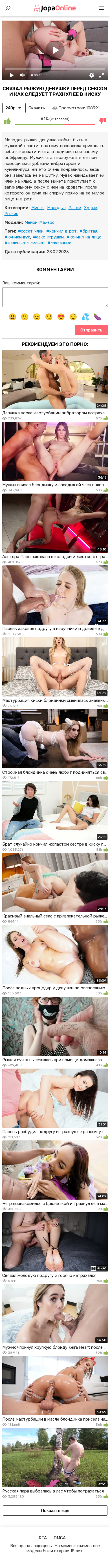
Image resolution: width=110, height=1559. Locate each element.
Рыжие (11, 213)
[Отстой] (103, 121)
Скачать (36, 107)
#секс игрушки (48, 237)
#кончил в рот (61, 231)
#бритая (88, 231)
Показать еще (55, 1510)
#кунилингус (17, 237)
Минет (37, 207)
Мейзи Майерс (39, 222)
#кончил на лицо (84, 237)
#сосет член (30, 231)
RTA (43, 1537)
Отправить (91, 330)
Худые (90, 207)
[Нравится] (7, 121)
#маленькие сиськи (25, 243)
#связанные (59, 243)
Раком (75, 207)
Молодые (56, 207)
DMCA (60, 1537)
